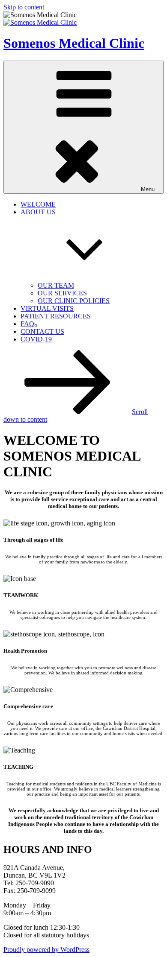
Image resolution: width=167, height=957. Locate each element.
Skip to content (23, 7)
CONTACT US (42, 331)
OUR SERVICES (62, 293)
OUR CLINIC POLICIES (74, 300)
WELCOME (38, 204)
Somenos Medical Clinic (73, 43)
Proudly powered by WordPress (46, 949)
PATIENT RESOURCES (56, 316)
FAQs (29, 323)
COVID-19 (36, 339)
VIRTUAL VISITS (47, 308)
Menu (148, 189)
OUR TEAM (56, 285)
